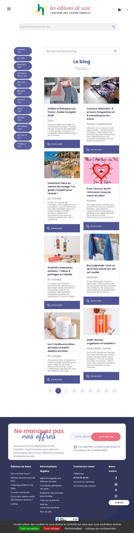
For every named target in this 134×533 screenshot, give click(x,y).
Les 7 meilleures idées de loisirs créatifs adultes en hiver (61, 348)
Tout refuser (52, 528)
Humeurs (56, 198)
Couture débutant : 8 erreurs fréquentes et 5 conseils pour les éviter (101, 114)
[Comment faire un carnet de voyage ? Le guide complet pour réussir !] (62, 164)
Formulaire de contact (84, 485)
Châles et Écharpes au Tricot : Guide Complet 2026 (62, 112)
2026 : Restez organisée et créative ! (101, 341)
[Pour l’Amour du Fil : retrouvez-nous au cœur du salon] (101, 170)
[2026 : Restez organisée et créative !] (101, 321)
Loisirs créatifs (94, 348)
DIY (49, 198)
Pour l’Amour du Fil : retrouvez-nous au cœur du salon (99, 192)
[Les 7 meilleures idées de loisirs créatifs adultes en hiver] (62, 325)
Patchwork (92, 277)
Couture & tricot (104, 123)
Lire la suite (54, 144)
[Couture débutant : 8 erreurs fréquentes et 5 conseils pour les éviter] (101, 90)
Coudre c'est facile (20, 492)
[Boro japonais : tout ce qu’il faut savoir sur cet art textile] (101, 247)
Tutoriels (107, 348)
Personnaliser (73, 528)
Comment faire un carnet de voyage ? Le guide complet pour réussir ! (61, 188)
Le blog (14, 503)
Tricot (50, 120)
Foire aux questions (49, 500)
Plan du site (45, 511)
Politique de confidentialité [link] (100, 528)
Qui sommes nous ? (21, 473)
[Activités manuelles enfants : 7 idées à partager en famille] (62, 249)
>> (114, 390)
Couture (91, 123)
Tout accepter (29, 528)
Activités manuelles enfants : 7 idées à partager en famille (60, 271)
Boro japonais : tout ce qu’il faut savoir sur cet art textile (101, 269)
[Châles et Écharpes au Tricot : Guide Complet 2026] (62, 90)
